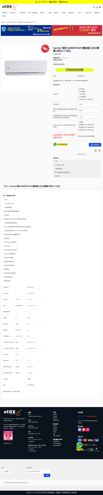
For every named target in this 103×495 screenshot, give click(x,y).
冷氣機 (42, 13)
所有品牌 (4, 13)
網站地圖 (74, 492)
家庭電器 (55, 430)
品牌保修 (55, 418)
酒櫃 (50, 13)
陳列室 (4, 16)
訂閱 (47, 475)
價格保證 (96, 13)
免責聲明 (58, 492)
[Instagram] (87, 429)
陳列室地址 (64, 2)
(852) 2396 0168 (33, 428)
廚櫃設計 (56, 13)
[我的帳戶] (97, 7)
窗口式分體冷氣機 (66, 81)
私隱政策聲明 (66, 492)
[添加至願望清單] (95, 150)
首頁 (3, 22)
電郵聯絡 (54, 2)
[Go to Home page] (9, 7)
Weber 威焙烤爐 (32, 13)
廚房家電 (55, 428)
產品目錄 (12, 13)
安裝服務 (70, 13)
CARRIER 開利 (57, 54)
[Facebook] (80, 429)
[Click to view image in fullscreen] (26, 68)
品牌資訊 (55, 416)
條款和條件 (51, 492)
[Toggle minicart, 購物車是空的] (100, 7)
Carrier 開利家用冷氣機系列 (80, 81)
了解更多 (11, 428)
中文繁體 (5, 471)
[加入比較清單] (99, 150)
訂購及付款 (88, 13)
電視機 (63, 13)
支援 (79, 13)
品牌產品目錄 (56, 420)
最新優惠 (22, 13)
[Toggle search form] (94, 7)
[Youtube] (83, 429)
